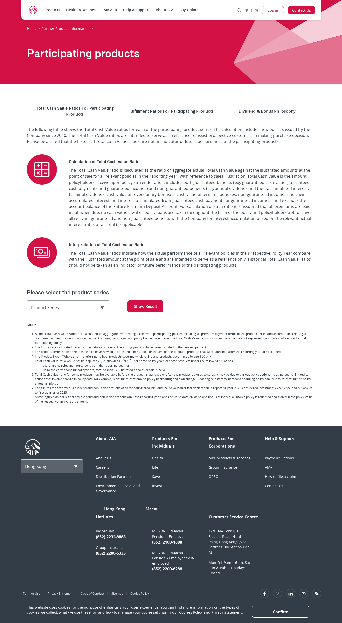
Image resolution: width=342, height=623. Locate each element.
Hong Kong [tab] (114, 509)
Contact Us (274, 485)
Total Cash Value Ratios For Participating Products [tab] (75, 111)
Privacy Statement (60, 593)
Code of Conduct (92, 593)
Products (52, 9)
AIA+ (268, 467)
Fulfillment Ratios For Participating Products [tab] (171, 111)
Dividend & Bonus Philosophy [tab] (267, 111)
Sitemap (117, 593)
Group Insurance (223, 467)
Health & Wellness (82, 9)
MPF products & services (229, 458)
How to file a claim (280, 476)
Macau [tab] (152, 509)
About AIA (164, 9)
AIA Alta (110, 9)
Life (155, 467)
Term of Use (31, 593)
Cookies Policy (191, 612)
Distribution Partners (114, 476)
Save (156, 476)
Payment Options (279, 458)
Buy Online (188, 9)
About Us (103, 458)
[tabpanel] (208, 547)
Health (157, 458)
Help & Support (136, 9)
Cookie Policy (139, 593)
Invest (157, 485)
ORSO (213, 476)
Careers (102, 467)
